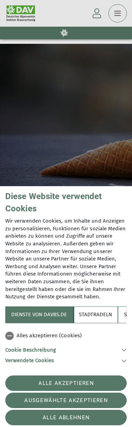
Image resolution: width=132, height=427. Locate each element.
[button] (66, 349)
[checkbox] (66, 336)
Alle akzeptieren (66, 383)
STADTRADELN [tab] (95, 314)
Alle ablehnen (66, 417)
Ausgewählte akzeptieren (66, 400)
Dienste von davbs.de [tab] (39, 314)
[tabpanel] (66, 347)
